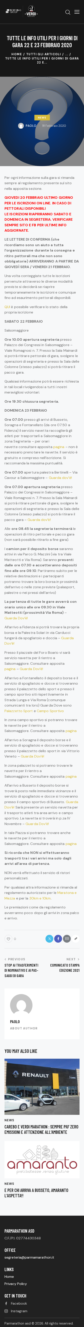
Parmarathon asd (17, 1323)
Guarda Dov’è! (16, 618)
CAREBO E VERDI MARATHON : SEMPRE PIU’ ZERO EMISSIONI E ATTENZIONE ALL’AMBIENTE (41, 1129)
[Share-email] (67, 939)
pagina (59, 446)
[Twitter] (49, 939)
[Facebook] (58, 939)
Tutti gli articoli (43, 54)
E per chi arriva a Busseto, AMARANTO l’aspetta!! (36, 1192)
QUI (7, 307)
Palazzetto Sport (18, 711)
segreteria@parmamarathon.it (29, 1257)
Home (16, 54)
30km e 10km (40, 898)
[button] (77, 12)
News (42, 117)
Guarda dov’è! (60, 477)
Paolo (15, 1021)
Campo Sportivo (50, 711)
